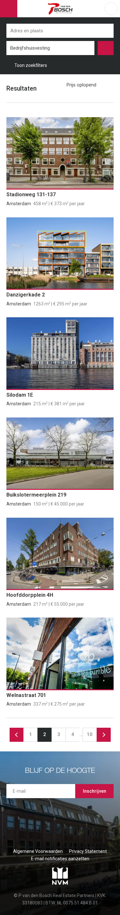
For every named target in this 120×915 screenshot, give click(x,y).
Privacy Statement (88, 851)
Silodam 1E (19, 395)
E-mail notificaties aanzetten (60, 858)
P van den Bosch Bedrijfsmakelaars (61, 9)
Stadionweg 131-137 (31, 194)
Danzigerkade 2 (25, 295)
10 (89, 734)
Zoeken (106, 48)
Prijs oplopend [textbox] (81, 85)
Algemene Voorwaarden (38, 851)
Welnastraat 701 (26, 695)
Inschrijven (94, 791)
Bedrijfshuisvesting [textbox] (30, 48)
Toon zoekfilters (30, 65)
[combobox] (50, 48)
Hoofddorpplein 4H (29, 595)
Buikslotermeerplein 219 (36, 495)
